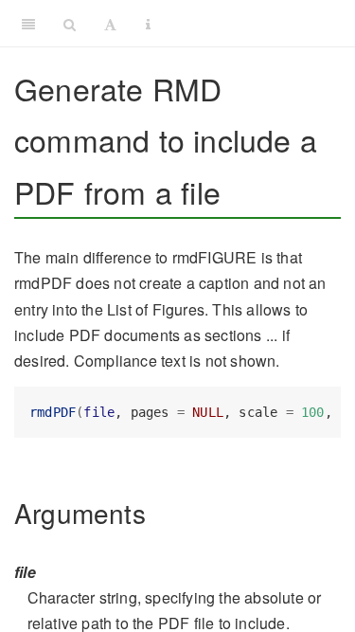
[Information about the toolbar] (148, 23)
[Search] (69, 23)
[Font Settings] (110, 23)
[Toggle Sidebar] (28, 23)
